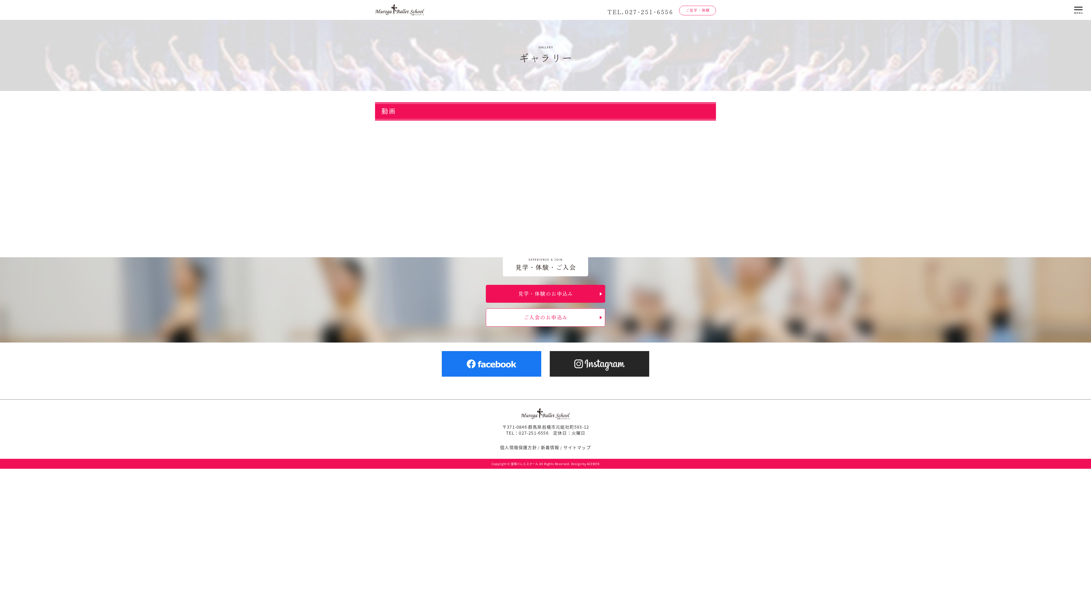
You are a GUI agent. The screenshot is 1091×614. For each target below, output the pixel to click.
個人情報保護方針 (518, 447)
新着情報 (550, 447)
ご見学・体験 (697, 10)
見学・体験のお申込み (545, 293)
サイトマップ (577, 447)
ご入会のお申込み (546, 317)
